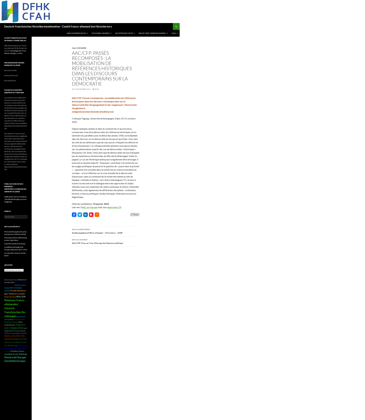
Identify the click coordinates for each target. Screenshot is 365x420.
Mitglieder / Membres (101, 33)
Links (174, 33)
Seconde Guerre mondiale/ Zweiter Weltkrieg (15, 342)
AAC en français (89, 207)
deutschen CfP (114, 207)
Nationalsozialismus (11, 280)
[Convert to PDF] (91, 214)
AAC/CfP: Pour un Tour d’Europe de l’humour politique (97, 241)
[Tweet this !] (80, 214)
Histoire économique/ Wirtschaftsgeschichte (15, 288)
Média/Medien (19, 319)
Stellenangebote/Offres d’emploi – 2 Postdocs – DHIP (97, 231)
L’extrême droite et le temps (15, 244)
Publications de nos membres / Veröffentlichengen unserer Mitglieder (15, 199)
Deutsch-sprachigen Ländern (15, 333)
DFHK (96, 89)
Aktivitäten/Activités (124, 33)
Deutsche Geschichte (11, 322)
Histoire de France (10, 297)
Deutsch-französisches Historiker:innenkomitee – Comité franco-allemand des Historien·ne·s (58, 26)
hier (20, 53)
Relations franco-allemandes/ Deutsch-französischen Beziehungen (15, 308)
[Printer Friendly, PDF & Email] (134, 214)
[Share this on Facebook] (74, 214)
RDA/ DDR (21, 297)
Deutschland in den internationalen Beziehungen (15, 348)
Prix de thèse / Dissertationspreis (152, 33)
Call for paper (79, 48)
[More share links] (97, 214)
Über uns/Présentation (76, 33)
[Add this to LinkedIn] (85, 214)
